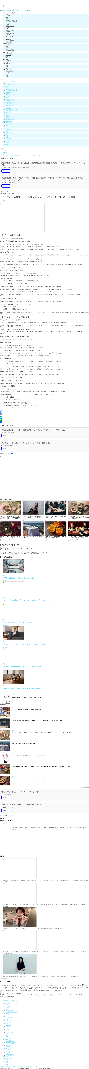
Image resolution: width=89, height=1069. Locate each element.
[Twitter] (44, 413)
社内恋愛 (37, 990)
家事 (7, 62)
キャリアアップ (34, 985)
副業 (7, 18)
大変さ (69, 988)
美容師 (45, 990)
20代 (1, 985)
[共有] (44, 422)
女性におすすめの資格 (11, 40)
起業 (7, 17)
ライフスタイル (7, 69)
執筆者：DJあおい (27, 988)
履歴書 (77, 988)
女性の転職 (5, 28)
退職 (7, 65)
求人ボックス (9, 191)
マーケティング (70, 985)
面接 (58, 990)
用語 (4, 201)
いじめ (7, 44)
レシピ (81, 985)
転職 (53, 990)
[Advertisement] (41, 486)
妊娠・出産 (8, 55)
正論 (29, 990)
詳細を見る (6, 171)
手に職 (8, 990)
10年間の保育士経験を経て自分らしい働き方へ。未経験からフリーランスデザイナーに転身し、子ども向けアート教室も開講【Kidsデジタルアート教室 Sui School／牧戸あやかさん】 (46, 881)
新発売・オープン (16, 990)
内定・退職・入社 (10, 36)
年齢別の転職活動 (10, 30)
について (18, 1066)
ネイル (54, 985)
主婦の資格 (8, 39)
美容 (42, 990)
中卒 (85, 985)
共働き (7, 24)
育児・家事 (5, 59)
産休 (7, 56)
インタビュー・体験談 (11, 21)
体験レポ (14, 988)
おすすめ (12, 985)
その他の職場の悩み (11, 50)
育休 (7, 58)
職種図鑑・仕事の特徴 (11, 20)
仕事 (7, 988)
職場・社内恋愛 (9, 49)
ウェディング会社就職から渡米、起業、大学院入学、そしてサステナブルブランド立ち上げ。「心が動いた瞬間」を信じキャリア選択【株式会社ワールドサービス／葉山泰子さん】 (45, 952)
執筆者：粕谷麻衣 (60, 988)
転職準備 (8, 31)
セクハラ (8, 47)
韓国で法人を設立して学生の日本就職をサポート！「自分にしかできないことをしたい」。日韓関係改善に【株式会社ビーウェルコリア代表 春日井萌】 (43, 976)
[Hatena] (44, 417)
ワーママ (8, 23)
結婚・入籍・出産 (7, 52)
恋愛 (7, 75)
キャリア (28, 985)
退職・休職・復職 (7, 63)
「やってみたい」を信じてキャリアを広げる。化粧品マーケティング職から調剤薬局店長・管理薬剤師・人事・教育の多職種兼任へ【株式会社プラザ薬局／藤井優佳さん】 (45, 905)
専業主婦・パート (10, 26)
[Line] (44, 420)
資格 (4, 37)
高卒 (61, 990)
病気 (30, 990)
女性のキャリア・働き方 (9, 13)
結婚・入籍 (8, 53)
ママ (65, 985)
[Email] (44, 415)
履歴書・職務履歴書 (11, 33)
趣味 (51, 990)
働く (19, 988)
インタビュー (23, 985)
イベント (17, 985)
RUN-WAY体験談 (7, 1038)
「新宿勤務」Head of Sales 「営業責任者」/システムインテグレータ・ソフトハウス (33, 430)
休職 (7, 66)
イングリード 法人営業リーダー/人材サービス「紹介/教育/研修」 (26, 443)
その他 (7, 27)
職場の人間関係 (7, 43)
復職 (7, 68)
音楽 (7, 76)
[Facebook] (44, 411)
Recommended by (83, 787)
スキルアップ (9, 14)
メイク (75, 985)
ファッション (60, 985)
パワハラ (8, 46)
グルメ (7, 72)
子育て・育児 (9, 60)
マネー (7, 73)
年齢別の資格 (9, 42)
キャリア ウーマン (10, 15)
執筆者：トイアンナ (43, 988)
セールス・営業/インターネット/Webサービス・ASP (21, 804)
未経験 (25, 990)
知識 (33, 990)
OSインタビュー (5, 985)
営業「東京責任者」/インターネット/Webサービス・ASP (22, 792)
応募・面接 (8, 34)
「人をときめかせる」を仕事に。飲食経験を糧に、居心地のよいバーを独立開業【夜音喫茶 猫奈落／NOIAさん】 (34, 928)
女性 (73, 988)
